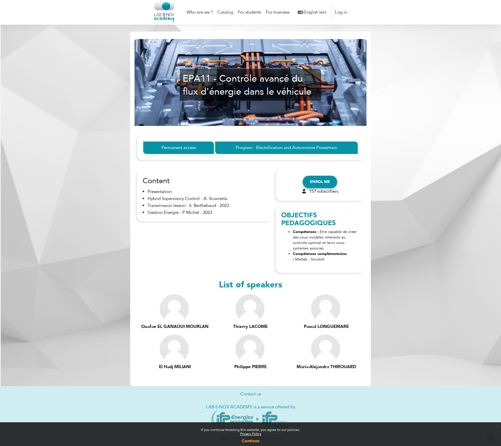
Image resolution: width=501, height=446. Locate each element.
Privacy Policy (250, 434)
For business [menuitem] (277, 12)
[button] (312, 12)
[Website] (233, 419)
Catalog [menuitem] (225, 12)
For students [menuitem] (249, 12)
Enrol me (320, 181)
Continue (250, 441)
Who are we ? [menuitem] (200, 12)
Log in (341, 12)
